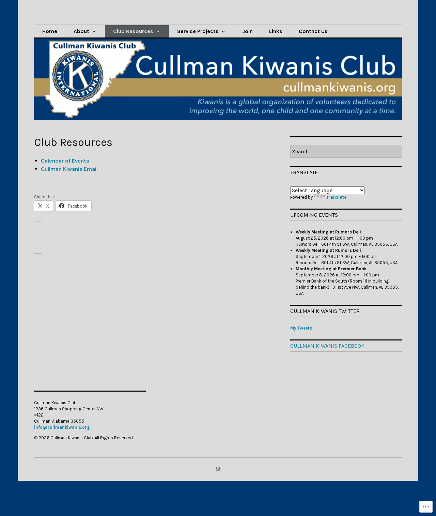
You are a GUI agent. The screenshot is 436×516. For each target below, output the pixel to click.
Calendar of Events (65, 160)
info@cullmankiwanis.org (62, 427)
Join (248, 31)
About (81, 31)
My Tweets (301, 328)
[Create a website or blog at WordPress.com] (218, 469)
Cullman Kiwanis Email (69, 169)
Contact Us (313, 31)
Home (49, 31)
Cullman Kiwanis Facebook (327, 346)
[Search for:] (346, 151)
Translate (336, 197)
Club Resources (133, 31)
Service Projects (198, 31)
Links (275, 31)
